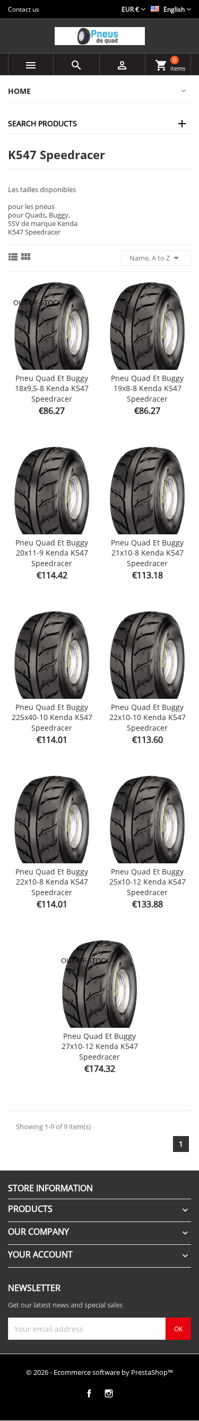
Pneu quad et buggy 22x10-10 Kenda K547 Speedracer (147, 717)
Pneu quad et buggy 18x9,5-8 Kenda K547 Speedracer (52, 388)
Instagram (109, 1393)
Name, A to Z (156, 258)
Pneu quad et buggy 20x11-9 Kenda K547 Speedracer (51, 553)
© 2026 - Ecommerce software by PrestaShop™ (99, 1372)
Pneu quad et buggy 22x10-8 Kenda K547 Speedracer (51, 882)
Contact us (23, 9)
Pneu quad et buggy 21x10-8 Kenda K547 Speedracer (147, 553)
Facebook (89, 1393)
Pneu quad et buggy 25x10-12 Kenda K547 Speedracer (147, 882)
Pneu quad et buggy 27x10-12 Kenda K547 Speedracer (100, 1046)
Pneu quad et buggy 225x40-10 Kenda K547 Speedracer (52, 717)
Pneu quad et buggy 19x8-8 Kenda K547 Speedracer (147, 388)
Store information (50, 1188)
